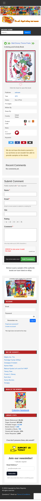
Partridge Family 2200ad (12, 360)
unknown (17, 92)
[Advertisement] (20, 341)
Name (7, 190)
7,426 (17, 427)
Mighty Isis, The (9, 357)
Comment (8, 226)
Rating (6, 219)
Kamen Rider (8, 365)
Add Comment (28, 259)
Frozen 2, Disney (10, 374)
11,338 (19, 424)
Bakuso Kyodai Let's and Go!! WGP (16, 368)
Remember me (12, 320)
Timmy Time (8, 371)
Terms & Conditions (23, 494)
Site (5, 210)
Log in (33, 320)
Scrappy (7, 383)
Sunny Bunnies (9, 380)
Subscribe (12, 473)
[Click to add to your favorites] (20, 84)
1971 (16, 96)
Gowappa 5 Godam (10, 363)
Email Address (12, 465)
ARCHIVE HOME (6, 30)
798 (19, 429)
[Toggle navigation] (4, 3)
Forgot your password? (11, 324)
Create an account (10, 326)
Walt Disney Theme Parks (21, 43)
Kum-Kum (7, 377)
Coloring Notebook (20, 410)
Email (7, 199)
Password (8, 313)
